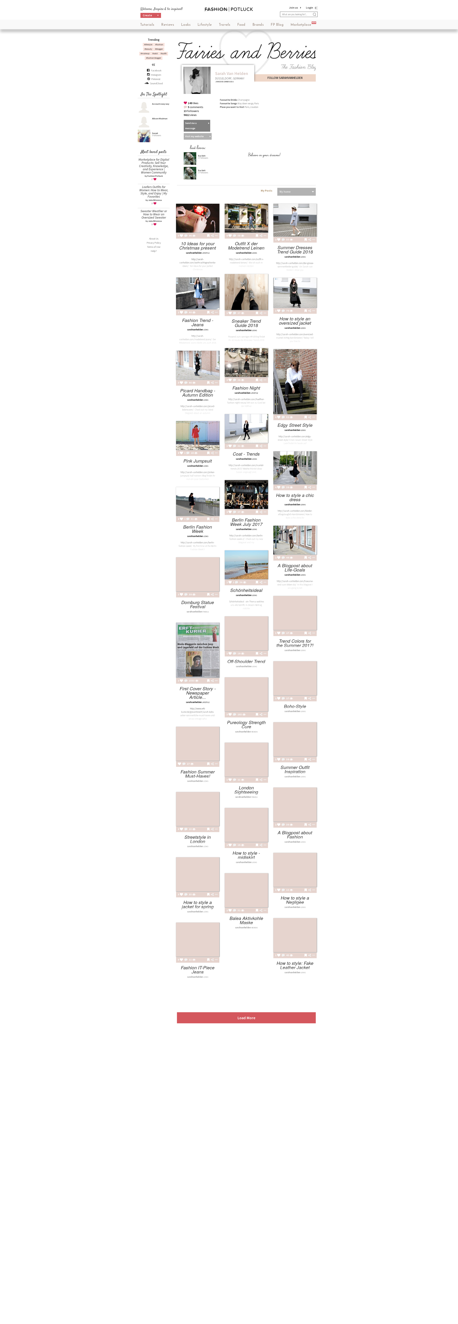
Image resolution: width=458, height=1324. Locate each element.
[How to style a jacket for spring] (197, 874)
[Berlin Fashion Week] (197, 501)
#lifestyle (148, 44)
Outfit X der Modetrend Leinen (246, 245)
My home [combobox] (285, 191)
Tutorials (147, 25)
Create (151, 15)
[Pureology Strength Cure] (246, 694)
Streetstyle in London (197, 839)
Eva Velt (202, 155)
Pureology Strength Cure (246, 724)
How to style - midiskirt (246, 855)
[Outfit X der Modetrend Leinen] (246, 218)
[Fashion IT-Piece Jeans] (197, 940)
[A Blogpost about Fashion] (295, 805)
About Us (153, 238)
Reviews (167, 25)
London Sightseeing (246, 789)
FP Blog (277, 25)
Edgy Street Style (295, 425)
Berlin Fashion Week (197, 529)
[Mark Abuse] (216, 236)
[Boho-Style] (295, 678)
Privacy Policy (154, 242)
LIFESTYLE (205, 253)
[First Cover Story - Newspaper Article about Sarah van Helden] (197, 650)
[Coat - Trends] (246, 428)
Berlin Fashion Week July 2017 (246, 522)
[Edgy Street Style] (295, 381)
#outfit (164, 53)
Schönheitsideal (246, 590)
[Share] (212, 235)
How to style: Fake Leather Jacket (295, 965)
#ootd (155, 53)
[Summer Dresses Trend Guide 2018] (295, 220)
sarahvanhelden (194, 252)
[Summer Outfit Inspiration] (295, 739)
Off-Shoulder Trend (246, 661)
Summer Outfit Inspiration (295, 769)
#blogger (159, 49)
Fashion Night (246, 388)
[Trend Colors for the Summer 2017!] (295, 613)
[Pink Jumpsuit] (197, 435)
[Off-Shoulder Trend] (246, 633)
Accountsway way (160, 103)
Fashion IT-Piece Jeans (198, 969)
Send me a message (191, 125)
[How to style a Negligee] (295, 870)
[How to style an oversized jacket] (295, 293)
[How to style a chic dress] (295, 467)
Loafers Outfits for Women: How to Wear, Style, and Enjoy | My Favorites (153, 192)
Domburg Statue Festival (197, 604)
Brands (258, 25)
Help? (154, 251)
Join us (293, 7)
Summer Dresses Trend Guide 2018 (295, 249)
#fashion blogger (153, 58)
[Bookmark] (208, 236)
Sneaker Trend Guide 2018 (246, 323)
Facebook (156, 70)
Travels (224, 25)
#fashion (159, 44)
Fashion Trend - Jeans (197, 322)
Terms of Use (153, 246)
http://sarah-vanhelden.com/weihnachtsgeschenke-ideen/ (197, 263)
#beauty (148, 49)
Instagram (156, 74)
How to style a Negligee (295, 900)
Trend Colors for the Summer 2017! (294, 643)
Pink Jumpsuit (197, 461)
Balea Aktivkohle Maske (246, 920)
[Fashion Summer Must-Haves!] (197, 744)
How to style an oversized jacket (295, 320)
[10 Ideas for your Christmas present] (197, 218)
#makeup (145, 53)
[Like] (181, 236)
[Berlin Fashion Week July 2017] (246, 494)
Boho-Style (295, 706)
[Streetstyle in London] (197, 809)
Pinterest (155, 79)
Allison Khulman (159, 118)
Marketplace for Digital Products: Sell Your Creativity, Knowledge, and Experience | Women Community (153, 165)
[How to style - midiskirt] (246, 825)
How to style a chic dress (295, 497)
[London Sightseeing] (246, 760)
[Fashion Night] (246, 362)
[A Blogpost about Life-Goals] (295, 540)
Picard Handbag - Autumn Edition (197, 392)
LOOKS (254, 253)
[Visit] (194, 236)
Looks (186, 25)
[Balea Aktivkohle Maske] (246, 890)
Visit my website (194, 136)
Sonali (155, 133)
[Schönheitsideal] (246, 564)
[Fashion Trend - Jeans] (197, 293)
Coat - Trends (246, 454)
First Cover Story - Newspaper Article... (198, 692)
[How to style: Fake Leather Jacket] (295, 935)
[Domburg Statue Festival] (197, 574)
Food (241, 25)
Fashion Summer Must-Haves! (198, 773)
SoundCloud (156, 83)
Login (309, 7)
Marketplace (301, 25)
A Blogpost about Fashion (295, 834)
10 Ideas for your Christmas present (197, 245)
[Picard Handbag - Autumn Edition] (197, 365)
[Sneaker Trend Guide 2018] (246, 292)
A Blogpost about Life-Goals (295, 567)
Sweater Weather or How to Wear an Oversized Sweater (153, 214)
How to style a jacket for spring (198, 904)
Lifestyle (205, 25)
